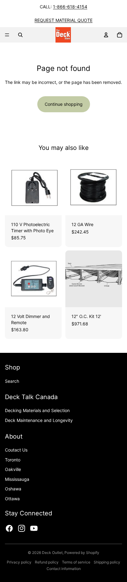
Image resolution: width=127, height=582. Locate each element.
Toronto (12, 459)
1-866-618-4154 (70, 6)
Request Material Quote (63, 20)
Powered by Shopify (81, 552)
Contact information (64, 568)
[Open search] (20, 35)
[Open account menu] (106, 35)
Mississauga (17, 479)
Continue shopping (64, 104)
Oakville (13, 469)
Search (12, 381)
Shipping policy (107, 562)
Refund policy (47, 562)
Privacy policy (19, 562)
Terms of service (76, 562)
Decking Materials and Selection (37, 410)
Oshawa (13, 488)
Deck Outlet (52, 552)
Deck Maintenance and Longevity (39, 420)
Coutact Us (16, 449)
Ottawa (12, 498)
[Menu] (7, 35)
